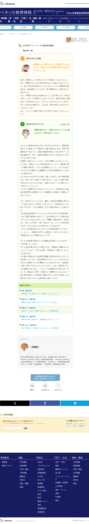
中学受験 (23, 462)
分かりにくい (58, 390)
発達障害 (81, 426)
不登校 (58, 497)
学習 (39, 494)
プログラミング (44, 466)
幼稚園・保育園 (61, 483)
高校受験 (23, 466)
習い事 (58, 473)
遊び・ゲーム (60, 490)
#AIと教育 (23, 27)
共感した (32, 390)
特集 (21, 487)
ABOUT (45, 18)
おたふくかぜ (78, 424)
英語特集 (41, 512)
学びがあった (45, 390)
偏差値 (22, 476)
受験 (20, 457)
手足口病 (69, 424)
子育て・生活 (60, 457)
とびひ (74, 426)
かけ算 (40, 476)
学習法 (39, 457)
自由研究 (41, 469)
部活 (39, 498)
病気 (57, 466)
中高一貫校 (24, 469)
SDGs (40, 462)
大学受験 (23, 473)
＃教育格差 (44, 27)
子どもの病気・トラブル (25, 34)
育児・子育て (60, 462)
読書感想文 (42, 473)
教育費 (4, 462)
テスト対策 (42, 491)
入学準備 (58, 486)
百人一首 (41, 480)
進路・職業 (24, 483)
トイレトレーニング (62, 477)
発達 (57, 493)
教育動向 (5, 457)
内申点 (22, 480)
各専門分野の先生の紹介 (80, 41)
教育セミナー (7, 466)
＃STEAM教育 (66, 27)
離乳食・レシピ (61, 469)
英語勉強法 (42, 508)
